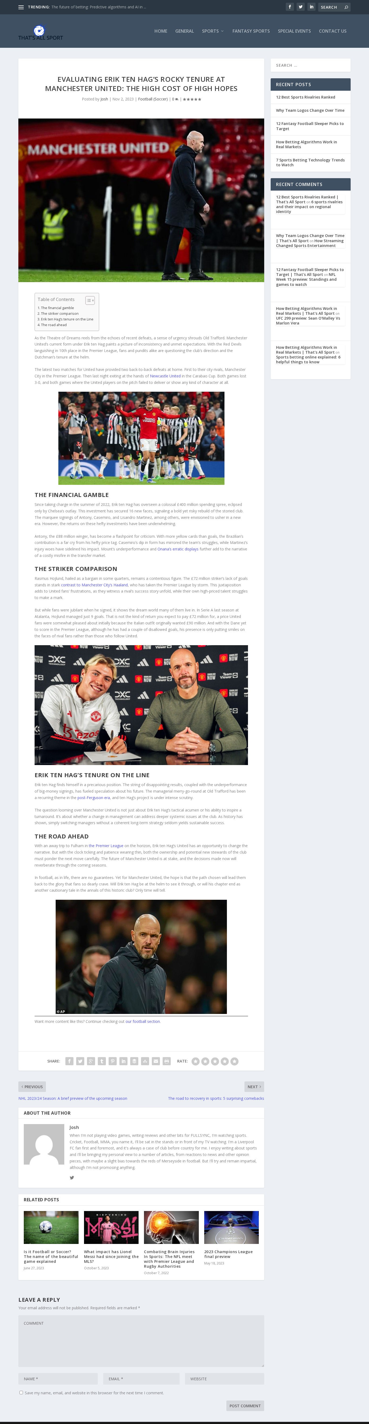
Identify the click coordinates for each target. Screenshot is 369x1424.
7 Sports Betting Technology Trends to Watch (310, 162)
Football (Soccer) (153, 99)
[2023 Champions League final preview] (231, 1227)
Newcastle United (165, 375)
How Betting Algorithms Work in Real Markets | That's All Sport (306, 311)
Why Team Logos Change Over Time (310, 110)
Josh (104, 99)
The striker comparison (60, 313)
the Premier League (106, 845)
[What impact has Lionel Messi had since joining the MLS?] (111, 1227)
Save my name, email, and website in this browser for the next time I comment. (94, 1392)
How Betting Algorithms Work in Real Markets (306, 144)
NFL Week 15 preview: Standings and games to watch (306, 279)
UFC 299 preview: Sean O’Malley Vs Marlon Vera (308, 321)
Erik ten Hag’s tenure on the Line (67, 319)
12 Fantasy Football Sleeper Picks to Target (310, 126)
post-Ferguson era (94, 797)
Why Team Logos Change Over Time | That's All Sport (310, 238)
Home (161, 31)
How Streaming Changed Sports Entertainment (310, 243)
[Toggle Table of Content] (87, 300)
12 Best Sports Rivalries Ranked (305, 97)
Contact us (333, 31)
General (184, 31)
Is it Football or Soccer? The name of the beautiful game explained (51, 1256)
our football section (143, 1021)
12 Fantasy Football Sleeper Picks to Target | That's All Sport (310, 272)
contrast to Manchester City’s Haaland (94, 584)
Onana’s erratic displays (178, 549)
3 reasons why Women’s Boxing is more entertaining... (98, 6)
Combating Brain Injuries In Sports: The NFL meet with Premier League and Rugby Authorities (169, 1259)
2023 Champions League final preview (228, 1254)
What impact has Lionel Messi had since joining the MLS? (111, 1256)
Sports (210, 31)
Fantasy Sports (251, 31)
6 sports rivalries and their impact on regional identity (309, 206)
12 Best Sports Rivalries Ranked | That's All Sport (307, 199)
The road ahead (54, 325)
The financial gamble (57, 308)
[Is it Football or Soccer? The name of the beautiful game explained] (51, 1227)
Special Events (294, 31)
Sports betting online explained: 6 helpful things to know (308, 359)
